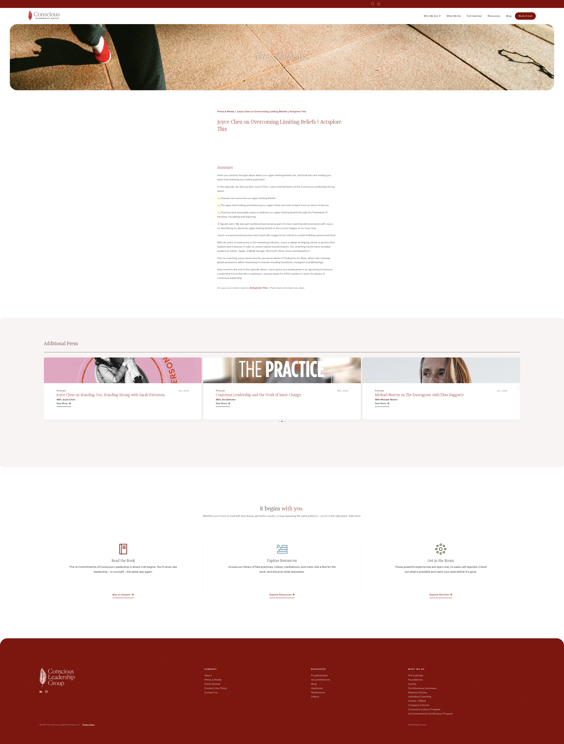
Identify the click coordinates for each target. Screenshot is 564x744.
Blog (508, 15)
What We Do (453, 15)
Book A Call (525, 15)
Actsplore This (259, 287)
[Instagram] (46, 691)
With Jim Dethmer (66, 399)
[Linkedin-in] (41, 691)
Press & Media (225, 111)
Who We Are (431, 15)
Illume (423, 725)
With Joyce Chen (384, 399)
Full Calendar (474, 15)
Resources (494, 15)
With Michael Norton (227, 399)
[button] (46, 387)
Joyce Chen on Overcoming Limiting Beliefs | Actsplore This (271, 111)
